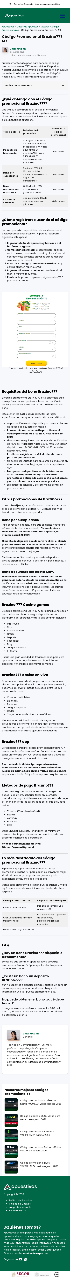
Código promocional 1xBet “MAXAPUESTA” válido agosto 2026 (39, 1164)
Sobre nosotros (17, 1210)
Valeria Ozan (18, 48)
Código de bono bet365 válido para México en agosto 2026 (40, 1117)
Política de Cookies (20, 1203)
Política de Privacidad (21, 1200)
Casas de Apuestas (27, 26)
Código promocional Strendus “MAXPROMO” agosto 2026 (37, 1133)
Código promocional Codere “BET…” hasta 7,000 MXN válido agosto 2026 (40, 1102)
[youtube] (20, 1259)
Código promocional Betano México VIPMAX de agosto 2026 (40, 1149)
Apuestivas (8, 26)
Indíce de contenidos (18, 85)
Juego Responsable (20, 1207)
